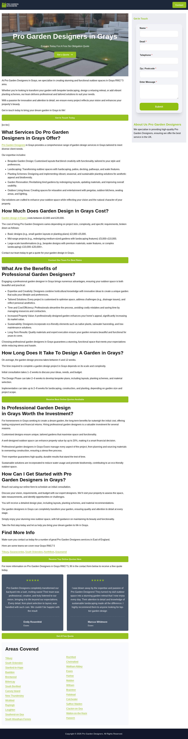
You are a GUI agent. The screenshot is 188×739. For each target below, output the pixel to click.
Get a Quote (63, 54)
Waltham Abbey (74, 666)
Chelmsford (72, 662)
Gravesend (61, 552)
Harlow (70, 676)
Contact (179, 5)
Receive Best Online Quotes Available (65, 399)
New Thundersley (14, 695)
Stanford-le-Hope (14, 667)
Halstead (71, 694)
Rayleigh (10, 705)
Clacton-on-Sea (74, 708)
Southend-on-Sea (14, 714)
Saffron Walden (74, 704)
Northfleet (49, 552)
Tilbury (5, 552)
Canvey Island (12, 691)
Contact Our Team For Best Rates (65, 260)
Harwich (70, 718)
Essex (69, 671)
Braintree (71, 690)
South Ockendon (34, 552)
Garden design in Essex (14, 218)
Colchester (72, 699)
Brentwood (11, 677)
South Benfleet (13, 686)
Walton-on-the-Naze (76, 713)
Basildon (10, 672)
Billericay (10, 681)
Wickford (9, 700)
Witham (70, 685)
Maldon (70, 680)
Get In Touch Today (65, 118)
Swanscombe (17, 552)
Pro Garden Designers (13, 145)
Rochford (71, 657)
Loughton (10, 710)
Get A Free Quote (65, 636)
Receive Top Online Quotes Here (65, 559)
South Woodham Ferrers (18, 719)
